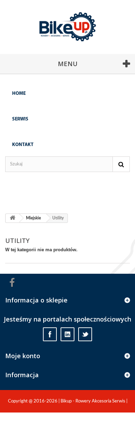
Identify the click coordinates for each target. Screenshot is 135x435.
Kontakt (23, 144)
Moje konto (22, 356)
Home (19, 93)
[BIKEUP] (70, 35)
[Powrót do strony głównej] (12, 218)
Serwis (20, 119)
